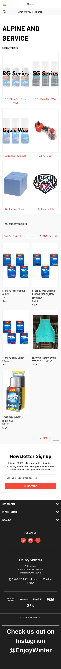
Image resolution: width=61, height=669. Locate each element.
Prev (44, 235)
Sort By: (8, 236)
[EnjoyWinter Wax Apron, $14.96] (45, 332)
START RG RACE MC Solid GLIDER (13, 292)
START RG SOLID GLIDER (13, 357)
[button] (30, 224)
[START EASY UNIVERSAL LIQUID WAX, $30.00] (15, 391)
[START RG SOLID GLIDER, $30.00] (15, 332)
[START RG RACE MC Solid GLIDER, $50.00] (15, 265)
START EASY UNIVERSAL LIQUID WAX (12, 419)
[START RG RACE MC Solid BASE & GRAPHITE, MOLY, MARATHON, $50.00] (45, 265)
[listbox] (24, 236)
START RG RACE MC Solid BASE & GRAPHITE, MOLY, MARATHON (43, 294)
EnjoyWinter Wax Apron (44, 357)
